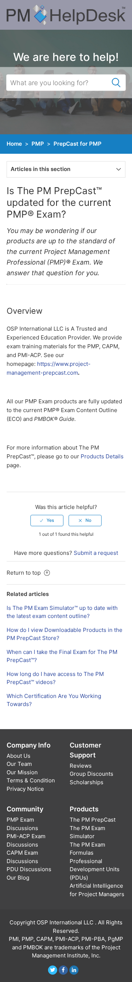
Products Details (102, 456)
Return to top (24, 572)
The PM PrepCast (92, 819)
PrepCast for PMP (78, 143)
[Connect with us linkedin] (73, 970)
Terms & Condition (31, 780)
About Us (18, 755)
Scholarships (86, 782)
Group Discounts (91, 773)
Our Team (19, 763)
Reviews (81, 765)
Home (14, 143)
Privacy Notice (25, 788)
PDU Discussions (29, 869)
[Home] (66, 14)
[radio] (46, 520)
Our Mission (22, 772)
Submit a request (96, 552)
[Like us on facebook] (63, 970)
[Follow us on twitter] (52, 970)
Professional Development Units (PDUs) (95, 869)
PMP (38, 143)
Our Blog (18, 877)
